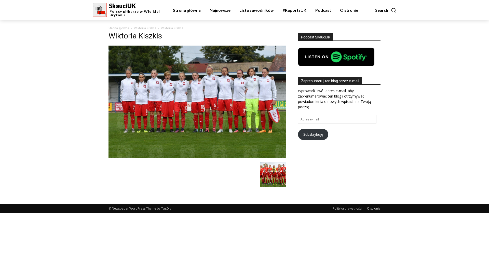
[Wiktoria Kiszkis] (197, 156)
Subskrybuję (313, 134)
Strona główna (118, 28)
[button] (385, 10)
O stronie (374, 208)
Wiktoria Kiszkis (145, 28)
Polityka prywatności (347, 208)
